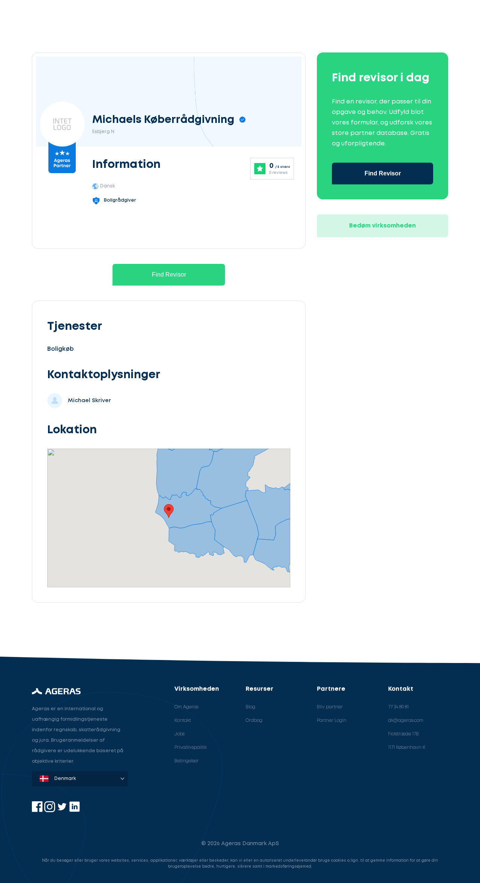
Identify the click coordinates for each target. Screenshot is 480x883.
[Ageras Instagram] (50, 810)
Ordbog (254, 720)
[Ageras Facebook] (38, 810)
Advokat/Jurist (65, 632)
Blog (250, 707)
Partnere (331, 689)
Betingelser (186, 761)
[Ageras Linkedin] (74, 810)
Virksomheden (196, 689)
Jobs (179, 734)
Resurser (259, 689)
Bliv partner (330, 707)
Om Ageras (186, 707)
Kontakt (182, 720)
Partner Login (331, 720)
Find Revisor (169, 274)
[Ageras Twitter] (63, 810)
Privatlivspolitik (190, 747)
